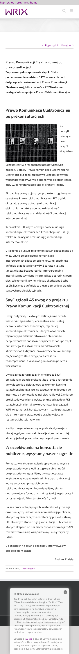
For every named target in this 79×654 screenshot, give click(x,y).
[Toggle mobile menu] (71, 11)
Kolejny (66, 45)
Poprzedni (51, 45)
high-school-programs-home (18, 2)
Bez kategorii (28, 568)
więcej (29, 638)
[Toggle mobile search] (64, 11)
